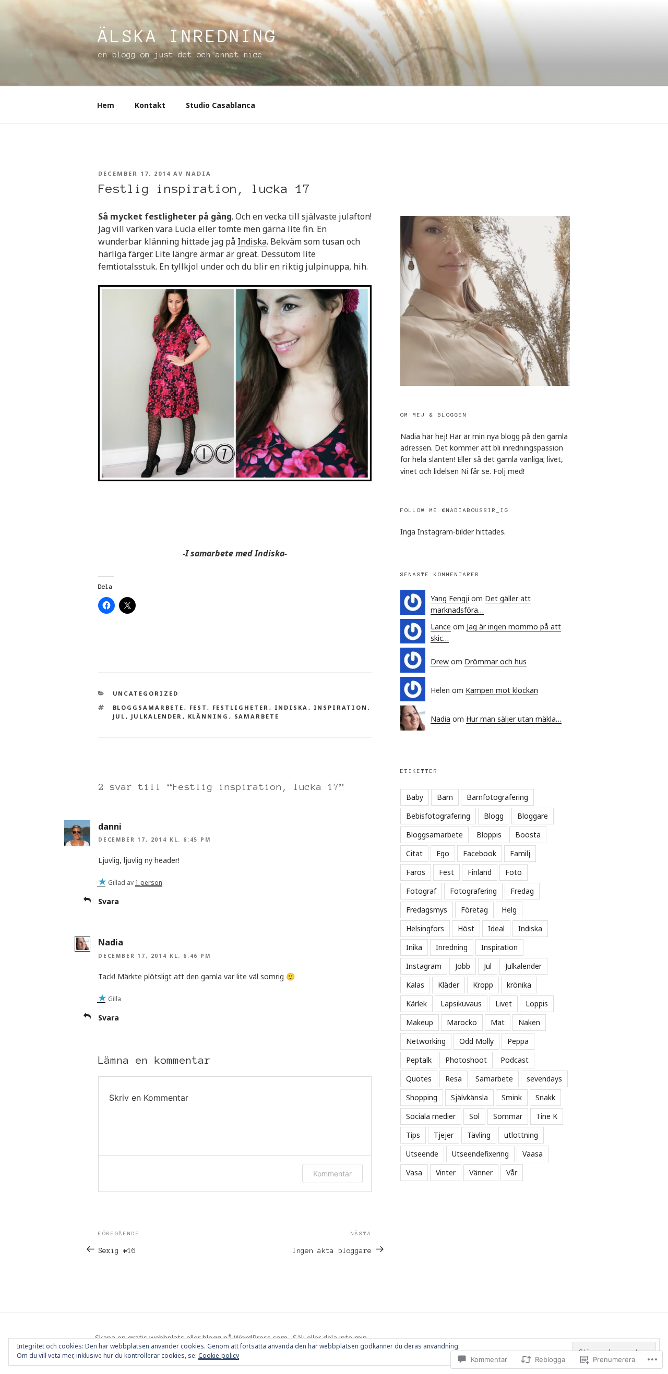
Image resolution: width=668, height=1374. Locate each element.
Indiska (252, 241)
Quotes (419, 1079)
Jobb (462, 966)
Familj (520, 853)
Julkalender (157, 716)
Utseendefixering (480, 1154)
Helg (509, 910)
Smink (512, 1097)
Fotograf (421, 891)
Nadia (198, 173)
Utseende (422, 1154)
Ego (442, 853)
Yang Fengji (450, 598)
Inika (414, 947)
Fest (198, 707)
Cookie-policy (218, 1355)
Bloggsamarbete (148, 707)
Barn (445, 797)
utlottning (521, 1135)
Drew (440, 661)
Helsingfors (425, 928)
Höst (466, 928)
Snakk (545, 1097)
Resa (453, 1079)
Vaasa (532, 1154)
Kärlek (416, 1003)
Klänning (208, 716)
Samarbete (257, 716)
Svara (108, 901)
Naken (529, 1022)
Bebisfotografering (438, 816)
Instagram (424, 966)
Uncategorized (146, 693)
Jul (119, 716)
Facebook (479, 853)
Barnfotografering (497, 797)
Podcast (514, 1060)
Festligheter (240, 707)
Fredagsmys (426, 910)
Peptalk (419, 1060)
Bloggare (532, 816)
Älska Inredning (187, 36)
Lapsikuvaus (461, 1003)
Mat (498, 1022)
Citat (414, 853)
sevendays (544, 1079)
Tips (413, 1135)
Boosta (528, 835)
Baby (414, 797)
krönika (519, 985)
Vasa (414, 1172)
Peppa (518, 1041)
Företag (474, 910)
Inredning (452, 947)
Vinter (446, 1172)
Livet (503, 1003)
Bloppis (489, 835)
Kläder (448, 985)
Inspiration (341, 707)
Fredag (522, 891)
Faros (415, 872)
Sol (474, 1116)
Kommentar (332, 1173)
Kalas (415, 985)
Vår (511, 1172)
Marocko (462, 1022)
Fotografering (473, 891)
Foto (513, 872)
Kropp (483, 985)
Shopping (421, 1097)
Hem (105, 105)
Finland (480, 872)
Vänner (481, 1172)
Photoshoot (466, 1060)
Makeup (419, 1022)
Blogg (494, 816)
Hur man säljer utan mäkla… (514, 719)
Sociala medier (431, 1116)
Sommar (507, 1116)
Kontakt (150, 105)
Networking (426, 1041)
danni (110, 826)
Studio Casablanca (220, 105)
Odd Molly (476, 1041)
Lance (441, 626)
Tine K (546, 1116)
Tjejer (444, 1135)
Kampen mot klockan (502, 690)
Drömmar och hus (495, 661)
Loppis (537, 1003)
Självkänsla (469, 1097)
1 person (148, 882)
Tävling (479, 1135)
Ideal (496, 928)
